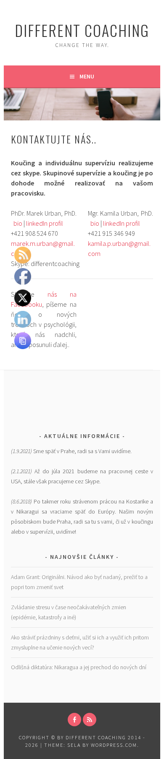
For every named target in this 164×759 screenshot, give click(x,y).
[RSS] (89, 719)
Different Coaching (82, 30)
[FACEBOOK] (74, 719)
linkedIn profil (44, 223)
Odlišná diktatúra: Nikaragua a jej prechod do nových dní (78, 667)
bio (17, 223)
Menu (86, 76)
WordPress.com (114, 745)
